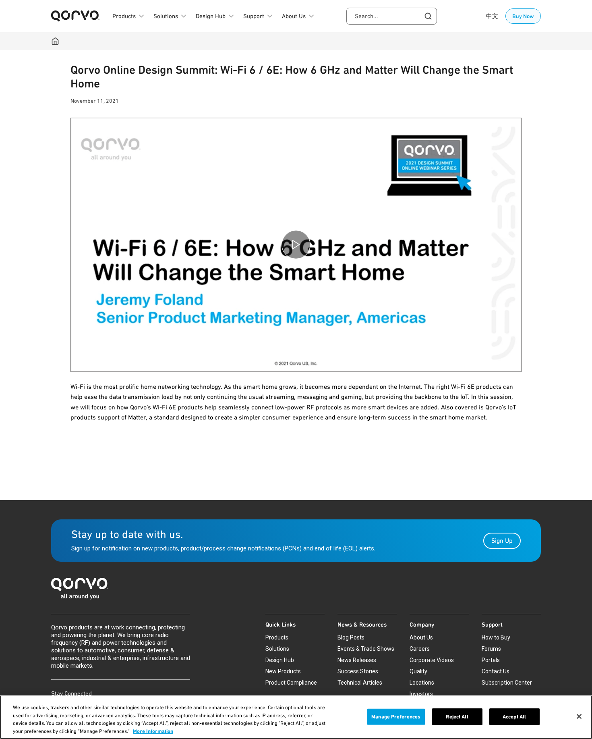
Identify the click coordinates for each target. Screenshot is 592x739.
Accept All (514, 717)
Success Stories (357, 671)
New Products (283, 671)
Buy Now (523, 16)
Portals (491, 660)
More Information (153, 731)
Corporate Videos (432, 660)
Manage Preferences (395, 717)
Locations (422, 682)
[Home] (55, 41)
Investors (421, 694)
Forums (491, 649)
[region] (296, 717)
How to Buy (496, 637)
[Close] (579, 716)
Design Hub (279, 660)
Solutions (277, 649)
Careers (420, 649)
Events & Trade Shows (365, 649)
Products (276, 637)
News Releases (356, 660)
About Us (421, 637)
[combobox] (391, 16)
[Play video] (296, 245)
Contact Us (495, 671)
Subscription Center (507, 682)
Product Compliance (291, 682)
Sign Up (502, 540)
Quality (418, 671)
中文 (492, 16)
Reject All (457, 717)
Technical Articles (359, 682)
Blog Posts (350, 637)
